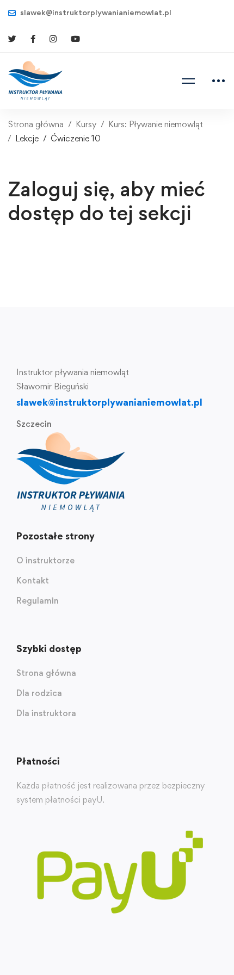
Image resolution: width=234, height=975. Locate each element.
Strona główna (36, 124)
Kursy (86, 124)
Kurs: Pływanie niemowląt (155, 124)
